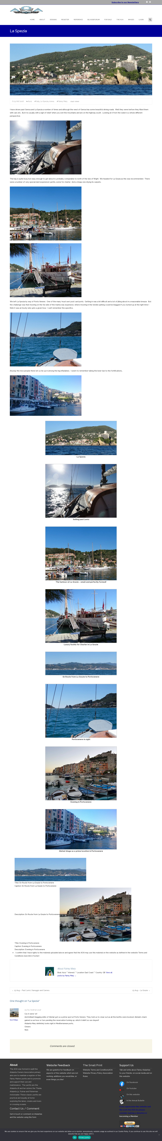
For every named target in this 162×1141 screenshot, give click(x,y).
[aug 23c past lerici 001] (81, 438)
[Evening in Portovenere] (81, 773)
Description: (20, 914)
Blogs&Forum (94, 19)
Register (65, 19)
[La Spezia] (81, 69)
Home (32, 19)
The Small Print (92, 1065)
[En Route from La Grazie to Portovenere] (81, 663)
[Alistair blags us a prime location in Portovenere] (45, 395)
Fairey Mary (62, 101)
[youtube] (150, 3)
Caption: (18, 886)
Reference (78, 19)
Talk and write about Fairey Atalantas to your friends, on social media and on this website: (135, 1073)
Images (131, 19)
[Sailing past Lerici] (45, 147)
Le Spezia (44, 101)
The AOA (119, 19)
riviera (51, 101)
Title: (17, 883)
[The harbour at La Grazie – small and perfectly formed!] (45, 213)
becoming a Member (128, 1116)
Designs (53, 19)
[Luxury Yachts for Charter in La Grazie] (45, 270)
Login (141, 19)
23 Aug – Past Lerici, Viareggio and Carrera (30, 990)
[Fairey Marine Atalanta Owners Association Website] (24, 9)
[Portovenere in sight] (45, 339)
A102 (30, 101)
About (42, 19)
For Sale (108, 19)
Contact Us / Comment (24, 1108)
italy (38, 101)
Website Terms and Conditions (96, 1070)
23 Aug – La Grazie (141, 990)
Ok (75, 1137)
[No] (159, 1135)
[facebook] (147, 3)
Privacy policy (84, 1137)
